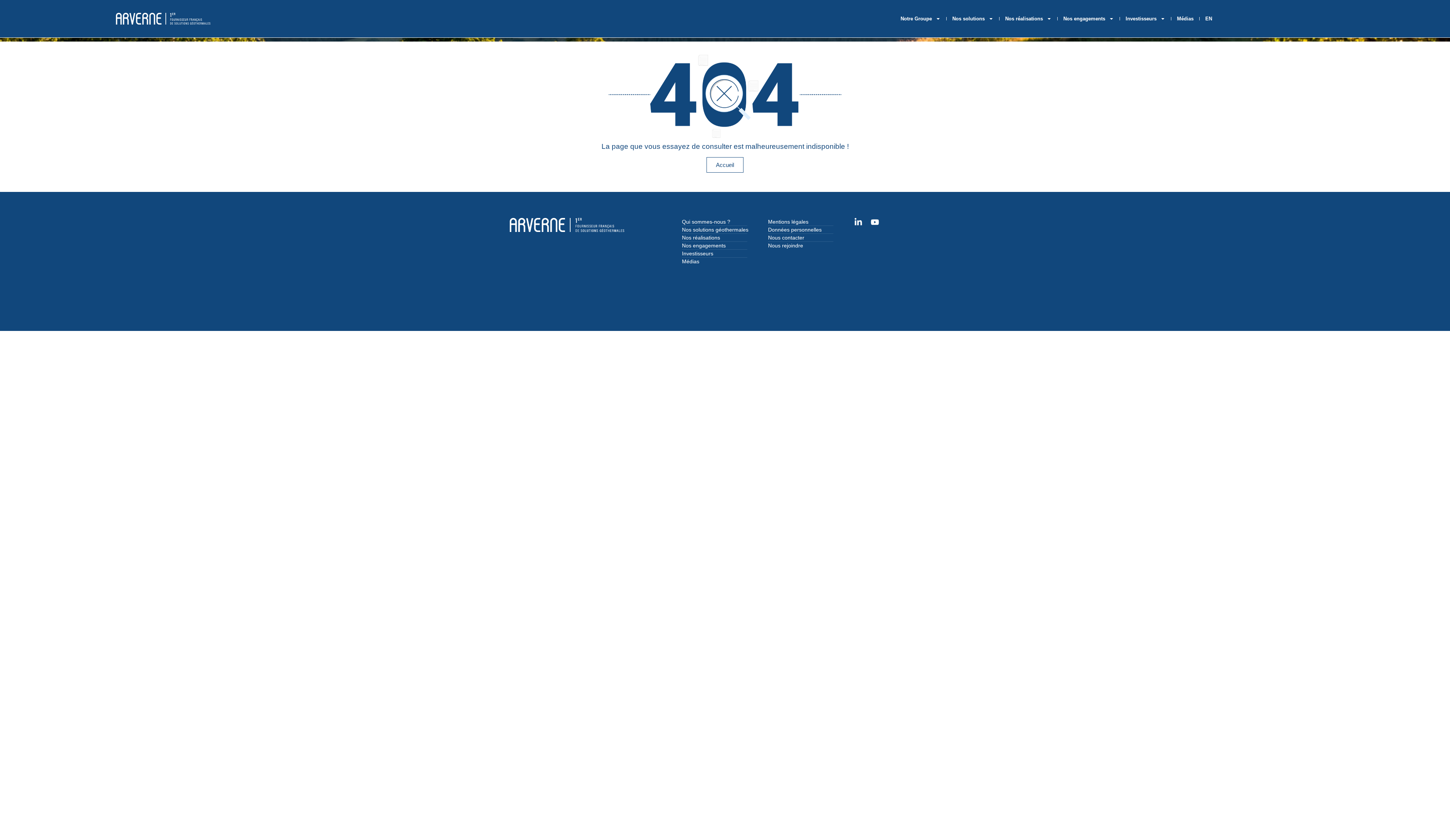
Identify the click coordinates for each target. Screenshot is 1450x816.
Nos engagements (1084, 19)
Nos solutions (968, 19)
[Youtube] (875, 222)
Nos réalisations (1024, 19)
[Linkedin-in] (858, 222)
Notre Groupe (916, 19)
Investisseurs (1141, 19)
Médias (1185, 19)
